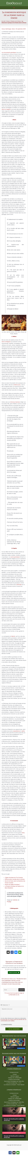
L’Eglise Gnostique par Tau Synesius (14, 877)
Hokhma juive (17, 384)
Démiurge (19, 584)
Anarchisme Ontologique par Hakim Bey (14, 1081)
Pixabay (9, 901)
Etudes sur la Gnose (16, 21)
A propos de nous (14, 1072)
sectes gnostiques (15, 557)
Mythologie (8, 29)
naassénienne (16, 731)
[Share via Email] (19, 952)
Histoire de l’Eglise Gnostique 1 (12, 884)
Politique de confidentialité (14, 1077)
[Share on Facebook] (12, 952)
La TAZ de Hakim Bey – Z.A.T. (14, 1083)
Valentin (13, 636)
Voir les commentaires (14, 1029)
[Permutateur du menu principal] (14, 7)
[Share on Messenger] (16, 952)
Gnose (8, 21)
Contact (15, 1074)
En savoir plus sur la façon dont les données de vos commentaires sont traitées (13, 1020)
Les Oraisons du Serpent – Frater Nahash (14, 1084)
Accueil (3, 21)
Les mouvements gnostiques (9, 52)
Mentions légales (15, 1076)
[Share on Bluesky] (8, 952)
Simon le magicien (6, 109)
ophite (23, 731)
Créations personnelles (14, 1079)
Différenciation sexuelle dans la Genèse (15, 879)
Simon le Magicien (6, 341)
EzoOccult (14, 3)
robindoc (15, 900)
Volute (13, 29)
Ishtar (23, 832)
